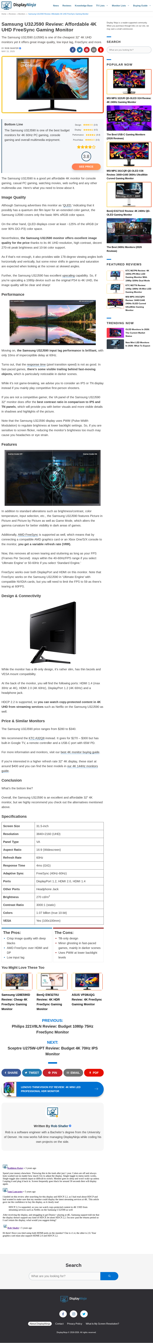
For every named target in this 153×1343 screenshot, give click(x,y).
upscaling (68, 275)
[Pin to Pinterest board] (87, 50)
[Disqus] (51, 1200)
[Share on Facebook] (73, 50)
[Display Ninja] (18, 5)
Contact (59, 1323)
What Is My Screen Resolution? (102, 1323)
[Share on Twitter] (80, 50)
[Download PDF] (101, 50)
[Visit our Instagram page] (73, 1313)
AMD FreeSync (28, 534)
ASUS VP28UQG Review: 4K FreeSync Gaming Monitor (87, 999)
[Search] (109, 1276)
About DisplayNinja (40, 1323)
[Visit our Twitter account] (84, 1313)
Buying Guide (140, 5)
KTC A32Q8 (37, 738)
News (56, 5)
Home (3, 14)
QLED (67, 205)
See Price (86, 166)
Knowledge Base (83, 5)
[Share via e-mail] (94, 50)
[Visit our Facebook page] (63, 1313)
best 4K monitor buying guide (80, 752)
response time (36, 364)
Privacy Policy (74, 1323)
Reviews (66, 5)
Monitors (21, 14)
